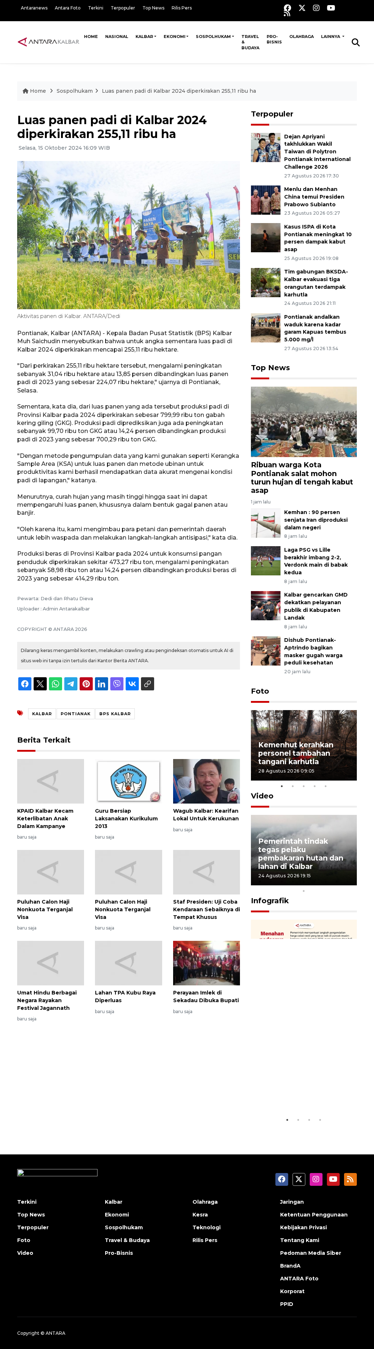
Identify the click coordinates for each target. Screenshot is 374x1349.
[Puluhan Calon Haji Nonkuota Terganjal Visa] (50, 871)
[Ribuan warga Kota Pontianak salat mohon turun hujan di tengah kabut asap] (304, 421)
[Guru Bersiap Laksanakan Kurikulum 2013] (128, 780)
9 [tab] (347, 881)
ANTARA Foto (299, 1278)
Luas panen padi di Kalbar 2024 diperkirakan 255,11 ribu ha (179, 91)
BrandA (290, 1265)
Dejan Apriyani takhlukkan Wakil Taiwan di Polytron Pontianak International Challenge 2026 (317, 151)
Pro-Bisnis (274, 39)
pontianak (76, 713)
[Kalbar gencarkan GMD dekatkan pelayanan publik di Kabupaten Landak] (265, 605)
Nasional (116, 36)
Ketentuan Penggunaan (314, 1214)
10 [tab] (304, 890)
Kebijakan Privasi (303, 1227)
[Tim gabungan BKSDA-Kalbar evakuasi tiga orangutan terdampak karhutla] (265, 282)
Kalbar (144, 36)
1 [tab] (282, 786)
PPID (286, 1304)
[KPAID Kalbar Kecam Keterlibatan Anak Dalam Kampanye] (50, 780)
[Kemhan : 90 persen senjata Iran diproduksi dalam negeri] (265, 522)
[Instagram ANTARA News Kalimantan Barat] (316, 7)
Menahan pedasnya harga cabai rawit (294, 1090)
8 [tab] (336, 881)
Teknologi (206, 1227)
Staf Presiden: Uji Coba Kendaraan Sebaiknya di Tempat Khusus (206, 909)
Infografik (270, 900)
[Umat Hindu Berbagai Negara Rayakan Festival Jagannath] (50, 962)
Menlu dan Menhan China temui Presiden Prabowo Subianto (314, 197)
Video (262, 796)
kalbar (42, 713)
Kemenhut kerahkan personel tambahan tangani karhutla (295, 753)
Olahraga (301, 36)
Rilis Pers (182, 8)
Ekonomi (175, 36)
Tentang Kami (299, 1240)
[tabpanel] (304, 745)
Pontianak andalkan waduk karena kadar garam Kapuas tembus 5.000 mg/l (315, 328)
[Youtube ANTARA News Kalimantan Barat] (331, 7)
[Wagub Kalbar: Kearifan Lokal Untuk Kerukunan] (206, 780)
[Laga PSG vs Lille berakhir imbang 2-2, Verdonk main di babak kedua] (265, 560)
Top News (153, 8)
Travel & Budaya (250, 42)
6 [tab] (314, 881)
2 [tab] (293, 786)
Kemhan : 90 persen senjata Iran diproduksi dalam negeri (316, 520)
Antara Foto (68, 8)
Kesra (200, 1214)
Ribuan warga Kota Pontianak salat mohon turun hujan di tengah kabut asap (302, 477)
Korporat (292, 1291)
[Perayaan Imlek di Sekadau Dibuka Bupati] (206, 962)
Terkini (95, 8)
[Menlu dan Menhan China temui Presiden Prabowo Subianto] (265, 199)
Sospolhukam (213, 36)
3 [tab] (304, 786)
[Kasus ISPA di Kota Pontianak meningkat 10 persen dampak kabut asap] (265, 237)
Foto (260, 691)
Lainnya (331, 36)
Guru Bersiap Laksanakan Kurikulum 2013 (126, 818)
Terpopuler (123, 8)
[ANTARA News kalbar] (48, 42)
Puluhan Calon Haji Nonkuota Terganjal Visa (45, 909)
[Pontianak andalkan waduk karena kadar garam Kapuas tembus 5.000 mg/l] (265, 327)
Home (91, 36)
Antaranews (34, 8)
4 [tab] (314, 786)
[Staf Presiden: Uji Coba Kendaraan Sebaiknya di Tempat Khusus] (206, 871)
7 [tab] (325, 881)
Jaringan (292, 1202)
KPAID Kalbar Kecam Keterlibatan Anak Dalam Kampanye (45, 818)
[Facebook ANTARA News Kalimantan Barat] (287, 7)
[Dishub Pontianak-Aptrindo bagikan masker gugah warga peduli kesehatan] (265, 650)
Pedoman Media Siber (310, 1253)
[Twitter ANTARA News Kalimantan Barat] (302, 7)
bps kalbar (115, 713)
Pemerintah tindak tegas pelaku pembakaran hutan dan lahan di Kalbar (300, 854)
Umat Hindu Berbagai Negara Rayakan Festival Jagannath (47, 1000)
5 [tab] (325, 786)
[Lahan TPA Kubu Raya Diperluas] (128, 962)
